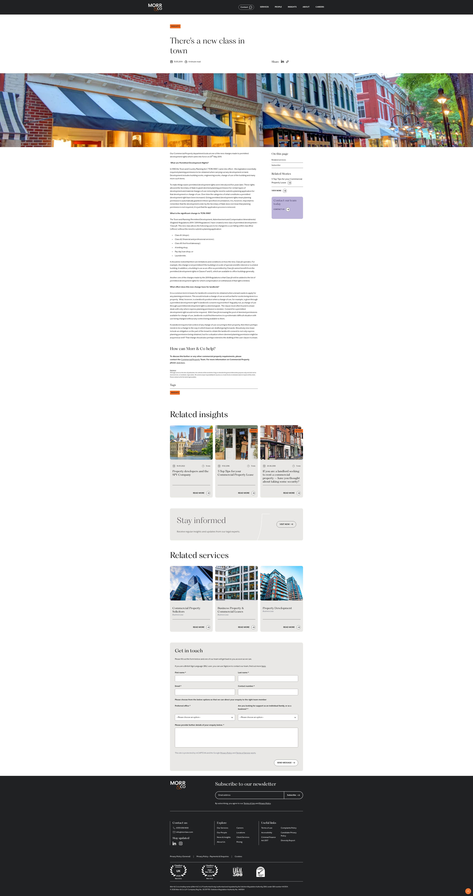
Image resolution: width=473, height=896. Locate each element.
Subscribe (276, 165)
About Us (221, 842)
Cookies (238, 857)
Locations (240, 833)
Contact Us (279, 209)
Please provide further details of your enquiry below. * (199, 725)
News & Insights (224, 837)
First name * (180, 673)
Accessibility (266, 833)
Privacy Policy (226, 753)
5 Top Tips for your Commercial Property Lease (287, 181)
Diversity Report (288, 840)
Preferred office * (182, 706)
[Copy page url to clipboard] (287, 61)
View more (276, 191)
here (264, 666)
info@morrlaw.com (184, 832)
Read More (199, 493)
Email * (178, 686)
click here (180, 363)
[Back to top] (468, 891)
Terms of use (266, 828)
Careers (239, 828)
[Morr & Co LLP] (155, 7)
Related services (279, 160)
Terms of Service (243, 753)
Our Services (222, 828)
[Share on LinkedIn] (282, 61)
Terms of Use (249, 803)
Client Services (242, 837)
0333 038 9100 (182, 828)
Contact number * (246, 686)
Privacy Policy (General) (180, 857)
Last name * (243, 673)
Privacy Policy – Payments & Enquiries (213, 857)
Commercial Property (190, 360)
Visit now (285, 524)
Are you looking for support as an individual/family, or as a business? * (264, 707)
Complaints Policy (288, 828)
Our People (222, 833)
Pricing (239, 842)
